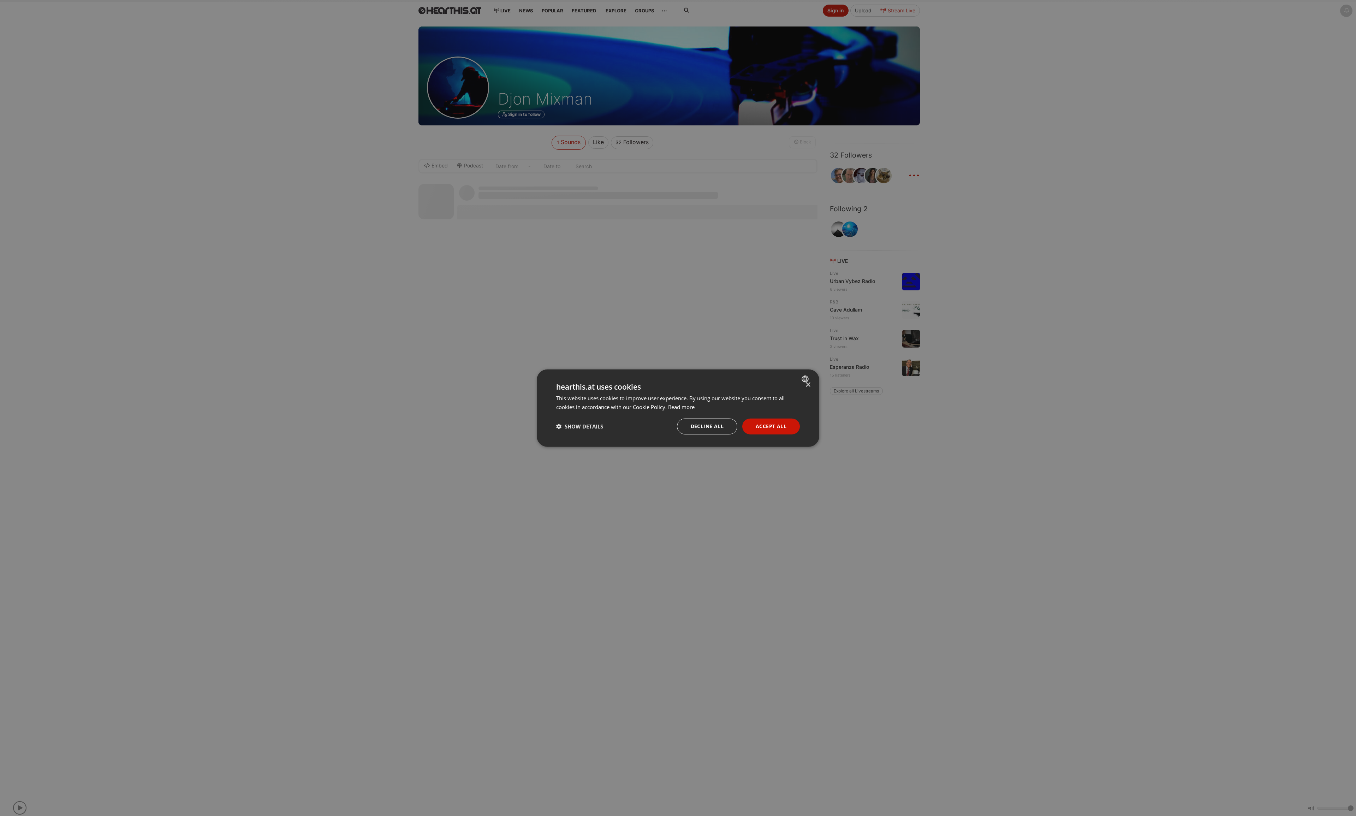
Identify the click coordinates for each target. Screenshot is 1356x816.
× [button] (807, 385)
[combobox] (806, 379)
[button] (579, 426)
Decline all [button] (707, 426)
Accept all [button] (771, 426)
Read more (681, 406)
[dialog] (678, 408)
